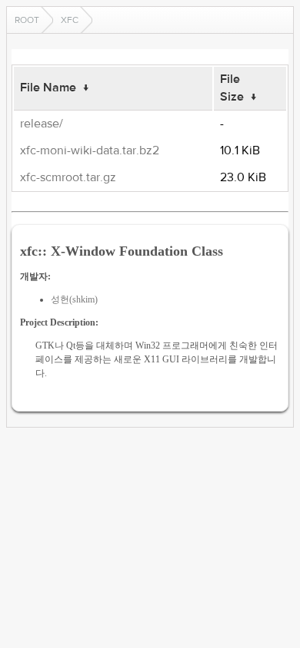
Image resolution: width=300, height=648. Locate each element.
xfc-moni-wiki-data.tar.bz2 (89, 150)
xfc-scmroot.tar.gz (68, 177)
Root (27, 20)
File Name (48, 87)
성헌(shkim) (74, 299)
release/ (41, 123)
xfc (69, 20)
